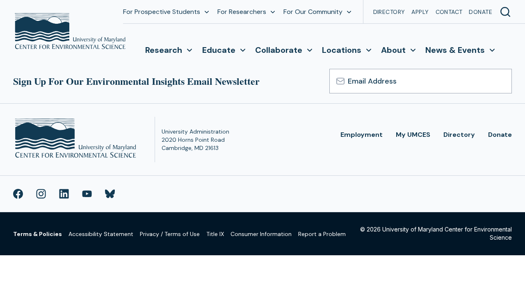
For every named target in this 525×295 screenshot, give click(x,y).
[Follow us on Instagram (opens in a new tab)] (41, 194)
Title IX (215, 234)
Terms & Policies (37, 234)
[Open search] (505, 11)
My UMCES (413, 134)
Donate (480, 12)
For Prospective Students (161, 11)
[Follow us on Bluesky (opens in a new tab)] (110, 194)
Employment (361, 134)
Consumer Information (261, 234)
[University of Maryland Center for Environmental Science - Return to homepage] (77, 139)
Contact (449, 12)
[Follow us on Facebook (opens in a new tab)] (18, 194)
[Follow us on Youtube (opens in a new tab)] (87, 194)
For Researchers (241, 11)
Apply (420, 12)
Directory (389, 12)
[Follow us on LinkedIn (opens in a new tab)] (64, 194)
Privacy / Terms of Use (170, 234)
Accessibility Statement (100, 234)
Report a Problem (322, 234)
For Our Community (312, 11)
